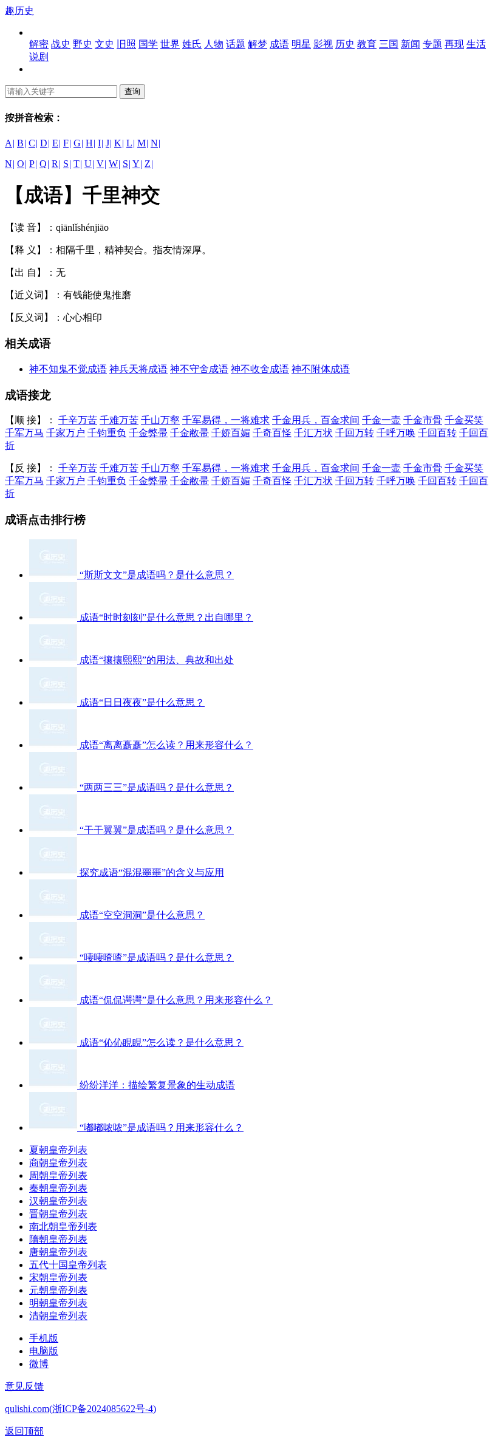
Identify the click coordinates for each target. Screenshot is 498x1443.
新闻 (410, 44)
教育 (367, 44)
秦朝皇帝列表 (58, 1188)
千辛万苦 (77, 420)
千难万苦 (119, 420)
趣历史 (19, 10)
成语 (279, 44)
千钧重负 (106, 433)
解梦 (257, 44)
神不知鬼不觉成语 (68, 369)
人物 (213, 44)
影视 (323, 44)
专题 (432, 44)
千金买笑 (464, 420)
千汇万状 (313, 433)
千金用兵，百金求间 (316, 420)
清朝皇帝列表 (58, 1316)
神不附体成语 (321, 369)
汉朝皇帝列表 (58, 1201)
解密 (39, 44)
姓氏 (192, 44)
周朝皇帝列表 (58, 1175)
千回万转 (354, 433)
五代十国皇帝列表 (68, 1265)
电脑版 (43, 1351)
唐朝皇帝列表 (58, 1252)
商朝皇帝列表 (58, 1163)
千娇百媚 (230, 433)
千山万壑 (160, 420)
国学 (148, 44)
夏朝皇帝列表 (58, 1150)
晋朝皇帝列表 (58, 1214)
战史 (60, 44)
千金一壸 (381, 420)
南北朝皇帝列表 (63, 1226)
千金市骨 (422, 420)
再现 (454, 44)
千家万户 (65, 433)
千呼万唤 (396, 433)
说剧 (39, 57)
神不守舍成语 (199, 369)
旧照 (126, 44)
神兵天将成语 (138, 369)
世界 (170, 44)
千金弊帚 (148, 433)
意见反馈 (24, 1386)
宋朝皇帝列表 (58, 1277)
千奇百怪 (272, 433)
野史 (82, 44)
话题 (235, 44)
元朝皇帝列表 (58, 1290)
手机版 (43, 1338)
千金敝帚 (189, 433)
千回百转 (437, 433)
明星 (301, 44)
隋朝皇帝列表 (58, 1239)
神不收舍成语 (260, 369)
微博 (39, 1364)
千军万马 (24, 433)
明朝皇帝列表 (58, 1303)
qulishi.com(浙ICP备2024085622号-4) (80, 1409)
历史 (345, 44)
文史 (104, 44)
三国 (388, 44)
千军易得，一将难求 (226, 420)
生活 (476, 44)
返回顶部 (24, 1431)
